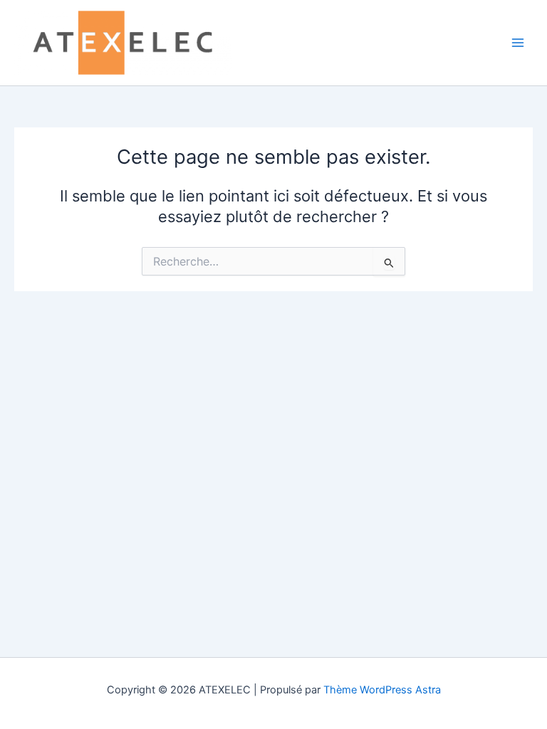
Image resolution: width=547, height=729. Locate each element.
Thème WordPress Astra (382, 689)
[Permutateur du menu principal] (518, 43)
